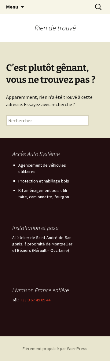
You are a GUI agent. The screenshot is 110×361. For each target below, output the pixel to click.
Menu (12, 7)
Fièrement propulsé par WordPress (55, 348)
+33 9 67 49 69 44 (35, 300)
